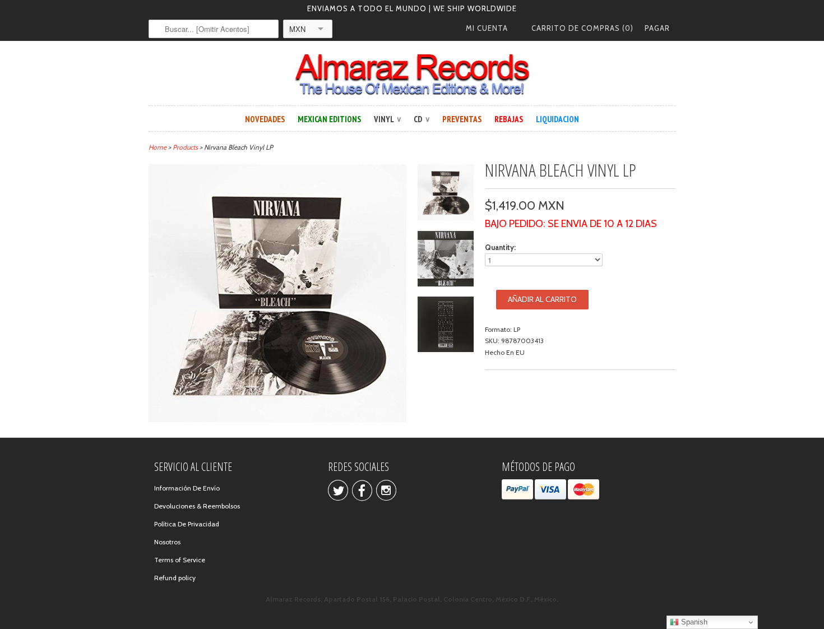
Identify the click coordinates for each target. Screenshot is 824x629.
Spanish (693, 622)
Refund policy (175, 578)
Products (185, 147)
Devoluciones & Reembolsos (197, 506)
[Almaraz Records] (412, 74)
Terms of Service (179, 560)
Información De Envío (187, 488)
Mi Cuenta (487, 28)
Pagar (657, 28)
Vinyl (387, 119)
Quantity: (500, 247)
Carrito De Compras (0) (582, 28)
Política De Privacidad (186, 524)
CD (421, 119)
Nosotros (167, 542)
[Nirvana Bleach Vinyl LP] (446, 194)
